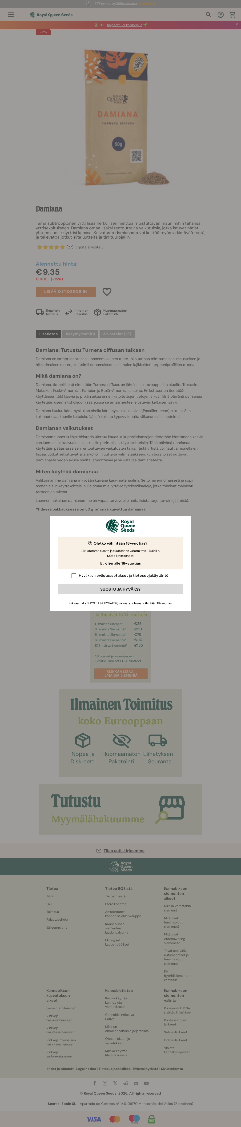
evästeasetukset (112, 575)
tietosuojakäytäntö (151, 575)
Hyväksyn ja (124, 575)
